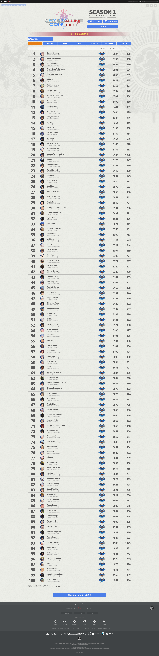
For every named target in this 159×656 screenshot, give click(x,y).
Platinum (94, 43)
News (55, 624)
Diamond (109, 43)
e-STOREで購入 (79, 613)
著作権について (63, 628)
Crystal (124, 43)
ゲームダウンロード (92, 613)
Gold (79, 43)
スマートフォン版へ (80, 603)
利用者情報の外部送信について (104, 628)
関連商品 (67, 613)
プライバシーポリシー (71, 628)
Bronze (50, 43)
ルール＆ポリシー (93, 628)
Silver (64, 43)
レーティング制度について (54, 628)
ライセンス (87, 628)
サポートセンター (80, 628)
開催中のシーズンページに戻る (79, 595)
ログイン (103, 27)
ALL (35, 43)
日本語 (145, 1)
